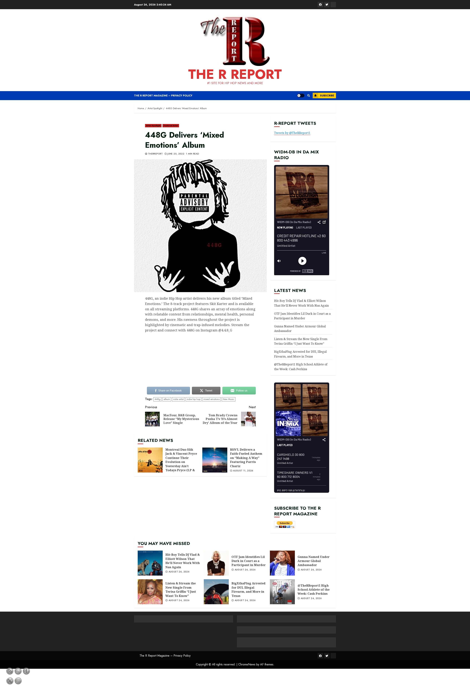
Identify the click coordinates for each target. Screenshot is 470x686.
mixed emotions (211, 399)
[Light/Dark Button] (300, 95)
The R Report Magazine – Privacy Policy (163, 95)
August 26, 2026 (179, 571)
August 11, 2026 (243, 470)
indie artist (178, 399)
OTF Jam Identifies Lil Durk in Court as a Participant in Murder (216, 563)
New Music (228, 399)
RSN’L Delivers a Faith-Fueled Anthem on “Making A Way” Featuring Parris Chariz (214, 460)
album (167, 399)
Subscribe (327, 95)
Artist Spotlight (153, 125)
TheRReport (155, 153)
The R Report (235, 74)
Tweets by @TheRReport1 (292, 133)
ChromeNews (246, 664)
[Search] (308, 95)
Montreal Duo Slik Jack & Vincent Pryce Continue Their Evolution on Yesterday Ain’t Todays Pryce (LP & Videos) (150, 460)
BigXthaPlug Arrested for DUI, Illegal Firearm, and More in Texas (216, 591)
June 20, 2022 (175, 153)
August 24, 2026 (179, 600)
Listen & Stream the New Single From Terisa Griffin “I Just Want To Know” (300, 341)
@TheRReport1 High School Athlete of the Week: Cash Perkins (282, 591)
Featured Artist (171, 125)
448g (157, 399)
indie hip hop (193, 399)
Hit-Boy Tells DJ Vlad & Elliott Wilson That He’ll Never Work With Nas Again (150, 563)
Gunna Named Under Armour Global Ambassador (282, 563)
